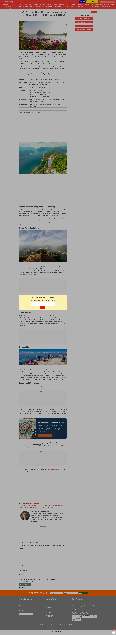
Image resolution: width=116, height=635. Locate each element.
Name (21, 565)
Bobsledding (97, 6)
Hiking (43, 6)
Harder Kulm (50, 8)
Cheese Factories (95, 4)
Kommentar (22, 548)
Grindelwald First (42, 8)
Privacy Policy (49, 606)
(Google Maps (56, 79)
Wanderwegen (37, 444)
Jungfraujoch (80, 4)
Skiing (15, 8)
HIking (112, 4)
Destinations (5, 4)
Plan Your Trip (14, 4)
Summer (49, 4)
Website (21, 574)
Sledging (20, 8)
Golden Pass (95, 8)
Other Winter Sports (8, 8)
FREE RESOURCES (92, 1)
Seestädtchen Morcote (53, 469)
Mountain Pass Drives (71, 6)
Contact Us (48, 602)
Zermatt (21, 606)
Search (36, 614)
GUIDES (82, 1)
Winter (55, 4)
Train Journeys (28, 6)
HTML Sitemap (49, 608)
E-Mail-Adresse (23, 570)
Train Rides (72, 4)
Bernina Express (79, 8)
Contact (36, 4)
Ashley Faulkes (40, 19)
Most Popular (42, 4)
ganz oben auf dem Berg (40, 373)
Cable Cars (87, 4)
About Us (48, 604)
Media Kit (48, 609)
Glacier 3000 (34, 8)
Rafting (85, 6)
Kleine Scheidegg (59, 8)
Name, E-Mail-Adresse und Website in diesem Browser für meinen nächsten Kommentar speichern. (41, 580)
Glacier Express (87, 8)
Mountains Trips (63, 4)
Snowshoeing (26, 8)
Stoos (72, 8)
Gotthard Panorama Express (106, 8)
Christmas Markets (104, 4)
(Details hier (44, 84)
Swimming (91, 6)
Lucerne (21, 602)
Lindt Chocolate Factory (11, 6)
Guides (31, 4)
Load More (22, 587)
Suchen (94, 12)
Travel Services (23, 4)
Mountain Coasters (59, 6)
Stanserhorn (67, 8)
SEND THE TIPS (83, 593)
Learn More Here (76, 609)
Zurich (20, 604)
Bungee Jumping (37, 6)
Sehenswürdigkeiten (33, 503)
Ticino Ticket (37, 99)
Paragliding (21, 6)
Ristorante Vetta (32, 317)
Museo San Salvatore (27, 209)
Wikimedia (44, 264)
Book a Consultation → (45, 435)
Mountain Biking (50, 6)
